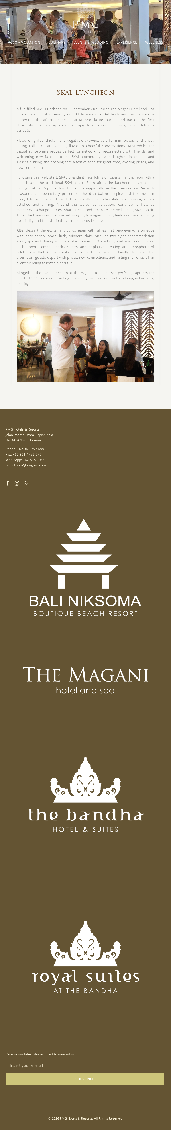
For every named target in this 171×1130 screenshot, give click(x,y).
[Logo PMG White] (85, 6)
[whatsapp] (26, 483)
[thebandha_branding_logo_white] (85, 716)
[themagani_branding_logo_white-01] (85, 653)
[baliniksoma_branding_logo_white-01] (85, 489)
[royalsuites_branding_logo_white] (85, 880)
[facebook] (8, 483)
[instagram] (17, 483)
